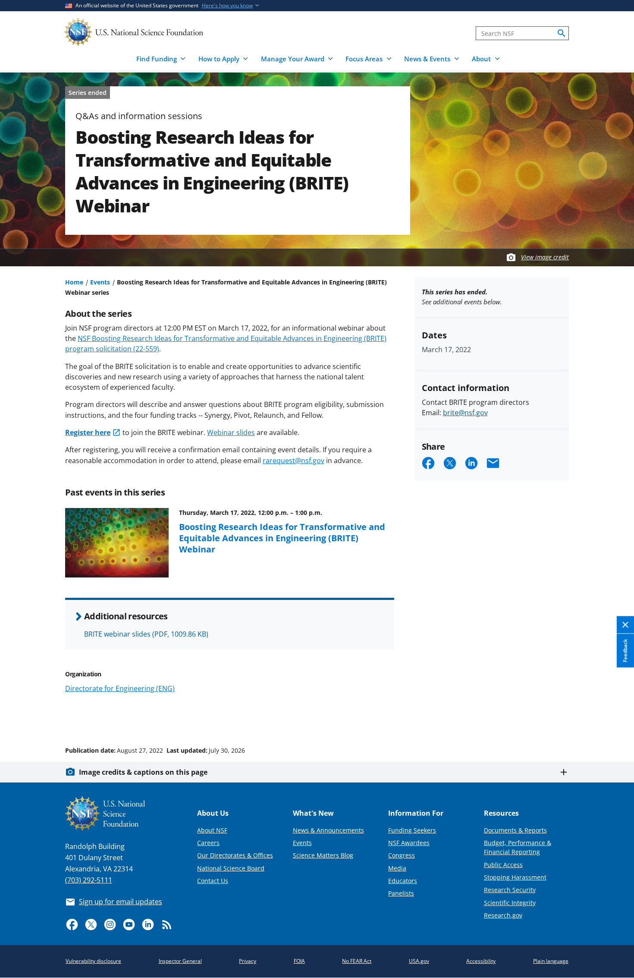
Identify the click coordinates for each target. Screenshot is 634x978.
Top (615, 717)
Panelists (401, 893)
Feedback (625, 651)
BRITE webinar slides (146, 634)
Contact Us (212, 881)
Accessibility (481, 961)
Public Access (503, 865)
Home (74, 282)
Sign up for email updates (120, 901)
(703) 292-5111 (88, 880)
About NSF (212, 830)
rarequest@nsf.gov (293, 460)
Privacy (247, 961)
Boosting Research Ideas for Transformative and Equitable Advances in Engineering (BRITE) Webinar (282, 538)
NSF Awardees (409, 843)
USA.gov (419, 961)
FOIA (299, 961)
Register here (87, 432)
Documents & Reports (515, 830)
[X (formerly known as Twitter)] (91, 924)
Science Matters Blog (323, 855)
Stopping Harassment (515, 877)
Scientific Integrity (510, 903)
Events (100, 282)
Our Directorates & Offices (235, 855)
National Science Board (230, 868)
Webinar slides (231, 432)
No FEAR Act (356, 961)
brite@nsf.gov (465, 412)
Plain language (550, 961)
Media (397, 868)
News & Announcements (328, 830)
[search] (561, 33)
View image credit (545, 257)
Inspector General (180, 961)
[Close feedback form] (625, 625)
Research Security (510, 890)
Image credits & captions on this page (143, 772)
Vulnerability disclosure (93, 961)
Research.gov (503, 915)
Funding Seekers (412, 830)
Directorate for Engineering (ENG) (120, 688)
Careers (208, 843)
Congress (401, 855)
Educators (402, 881)
